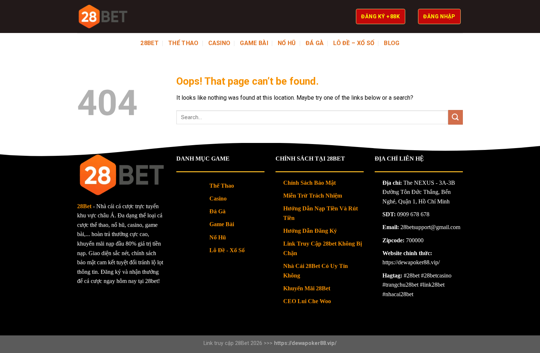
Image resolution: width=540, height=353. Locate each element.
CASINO (219, 43)
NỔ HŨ (287, 43)
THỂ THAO (183, 43)
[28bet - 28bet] (102, 16)
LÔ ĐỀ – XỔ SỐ (353, 43)
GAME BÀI (254, 43)
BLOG (391, 43)
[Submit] (455, 117)
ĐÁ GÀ (315, 43)
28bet (149, 43)
